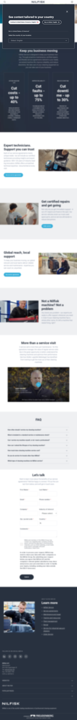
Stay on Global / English (50, 22)
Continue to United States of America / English (23, 22)
